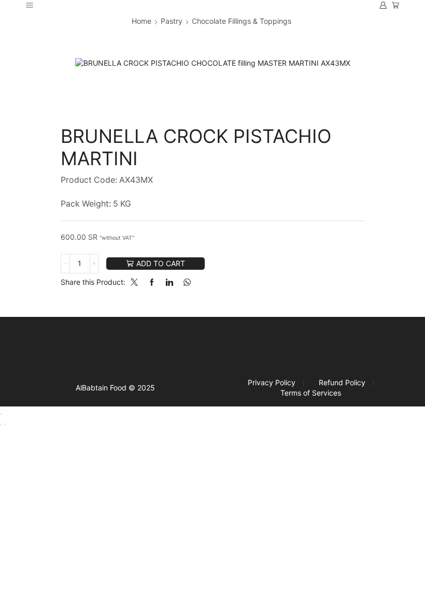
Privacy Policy (271, 382)
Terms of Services (310, 393)
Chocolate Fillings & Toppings (241, 21)
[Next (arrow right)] (5, 425)
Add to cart (160, 263)
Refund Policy (342, 382)
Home (141, 21)
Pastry (171, 21)
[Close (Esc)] (1, 414)
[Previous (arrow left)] (1, 425)
